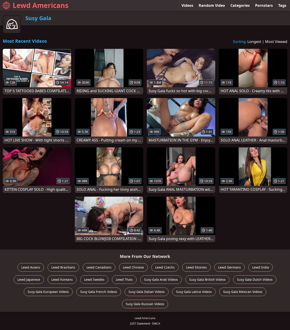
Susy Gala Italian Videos (146, 292)
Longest (254, 41)
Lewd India (260, 267)
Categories (240, 5)
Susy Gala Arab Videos (161, 279)
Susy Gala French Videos (98, 292)
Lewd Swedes (94, 279)
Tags (282, 5)
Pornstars (264, 5)
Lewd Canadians (99, 267)
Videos (187, 5)
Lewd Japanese (28, 279)
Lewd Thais (124, 279)
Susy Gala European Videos (48, 292)
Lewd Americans (40, 5)
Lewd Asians (30, 267)
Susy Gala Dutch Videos (255, 279)
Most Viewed (276, 41)
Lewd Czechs (165, 267)
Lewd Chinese (133, 267)
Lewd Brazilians (63, 267)
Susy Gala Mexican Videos (242, 292)
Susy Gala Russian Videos (145, 304)
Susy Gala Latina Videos (194, 292)
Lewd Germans (229, 267)
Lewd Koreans (62, 279)
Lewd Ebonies (196, 267)
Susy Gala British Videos (207, 279)
